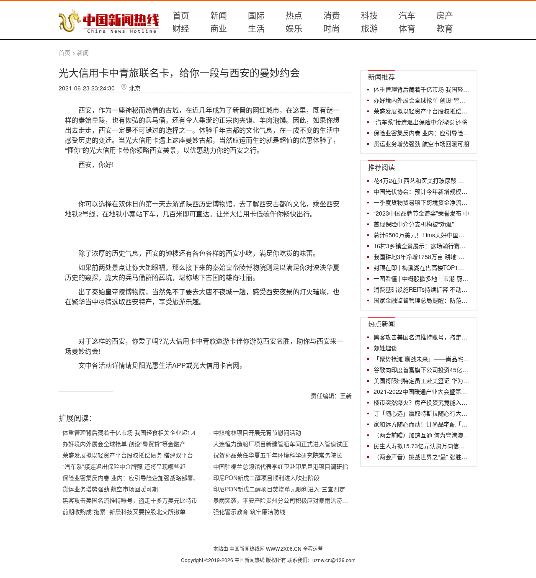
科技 (369, 15)
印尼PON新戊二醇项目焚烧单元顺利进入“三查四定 (279, 489)
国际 (256, 15)
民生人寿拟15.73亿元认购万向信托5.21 (421, 446)
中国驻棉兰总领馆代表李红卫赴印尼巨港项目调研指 (280, 466)
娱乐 (294, 28)
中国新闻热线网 (247, 548)
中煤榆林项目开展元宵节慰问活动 (257, 432)
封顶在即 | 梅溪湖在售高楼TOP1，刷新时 (421, 267)
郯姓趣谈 (385, 348)
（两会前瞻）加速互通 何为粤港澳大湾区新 (421, 435)
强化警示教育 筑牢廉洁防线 (249, 511)
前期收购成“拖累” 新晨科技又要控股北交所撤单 (124, 511)
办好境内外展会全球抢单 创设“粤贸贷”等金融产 (124, 443)
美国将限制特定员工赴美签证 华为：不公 (421, 380)
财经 (181, 28)
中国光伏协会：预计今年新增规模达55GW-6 (421, 191)
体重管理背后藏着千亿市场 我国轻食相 (421, 89)
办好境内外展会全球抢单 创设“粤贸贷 (421, 100)
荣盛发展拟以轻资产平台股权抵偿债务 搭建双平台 (127, 455)
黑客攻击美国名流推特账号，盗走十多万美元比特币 (129, 500)
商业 (218, 28)
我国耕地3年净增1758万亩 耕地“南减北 (421, 256)
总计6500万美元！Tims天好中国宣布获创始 (421, 235)
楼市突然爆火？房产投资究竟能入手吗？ (421, 402)
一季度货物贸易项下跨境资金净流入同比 (421, 202)
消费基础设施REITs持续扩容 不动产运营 (421, 289)
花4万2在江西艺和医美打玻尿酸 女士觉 (421, 180)
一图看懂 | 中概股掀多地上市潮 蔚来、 (421, 278)
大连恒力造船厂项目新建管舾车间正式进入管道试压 (280, 443)
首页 (181, 15)
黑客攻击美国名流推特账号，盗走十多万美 (421, 337)
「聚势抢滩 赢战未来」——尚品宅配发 (421, 359)
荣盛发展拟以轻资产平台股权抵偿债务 (421, 111)
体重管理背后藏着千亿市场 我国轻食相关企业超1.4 (129, 432)
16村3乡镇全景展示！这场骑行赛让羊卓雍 (421, 245)
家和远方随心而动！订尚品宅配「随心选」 (421, 424)
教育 (444, 28)
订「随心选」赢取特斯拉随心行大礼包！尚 (421, 413)
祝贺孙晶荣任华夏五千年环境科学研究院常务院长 (277, 455)
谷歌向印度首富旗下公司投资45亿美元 (421, 369)
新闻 (218, 15)
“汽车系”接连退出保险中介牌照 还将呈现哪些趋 (124, 466)
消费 (331, 15)
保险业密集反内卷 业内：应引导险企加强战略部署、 (130, 477)
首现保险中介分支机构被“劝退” (414, 224)
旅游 (369, 28)
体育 (407, 28)
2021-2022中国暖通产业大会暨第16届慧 (421, 391)
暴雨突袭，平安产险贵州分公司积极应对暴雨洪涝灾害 (283, 500)
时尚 (331, 28)
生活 (256, 28)
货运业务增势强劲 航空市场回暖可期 (110, 489)
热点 (294, 15)
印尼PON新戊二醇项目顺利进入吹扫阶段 (266, 477)
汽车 (407, 15)
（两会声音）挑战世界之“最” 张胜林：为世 (421, 456)
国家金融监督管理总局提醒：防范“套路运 (421, 300)
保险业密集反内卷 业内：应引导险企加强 (421, 132)
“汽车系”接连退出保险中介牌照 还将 (420, 122)
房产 (444, 15)
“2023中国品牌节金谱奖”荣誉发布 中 (421, 213)
